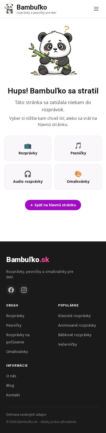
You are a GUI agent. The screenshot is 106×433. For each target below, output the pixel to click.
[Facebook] (11, 290)
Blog (10, 385)
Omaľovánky (17, 351)
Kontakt (13, 394)
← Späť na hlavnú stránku (53, 204)
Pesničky (13, 325)
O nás (11, 375)
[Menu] (96, 8)
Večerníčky (67, 344)
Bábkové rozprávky (74, 334)
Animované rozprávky (77, 325)
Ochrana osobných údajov (26, 414)
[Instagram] (24, 290)
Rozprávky (15, 315)
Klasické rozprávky (74, 315)
